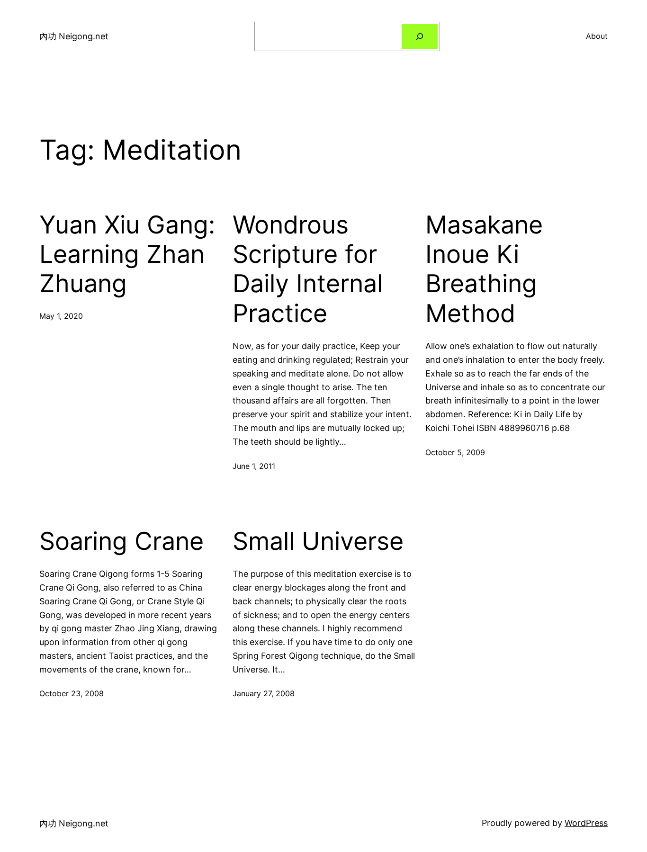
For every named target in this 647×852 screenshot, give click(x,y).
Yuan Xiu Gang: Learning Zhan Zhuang (127, 254)
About (597, 36)
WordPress (586, 823)
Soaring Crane (121, 541)
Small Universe (318, 541)
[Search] (420, 36)
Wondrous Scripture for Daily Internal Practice (308, 269)
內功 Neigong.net (73, 36)
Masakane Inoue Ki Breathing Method (484, 269)
